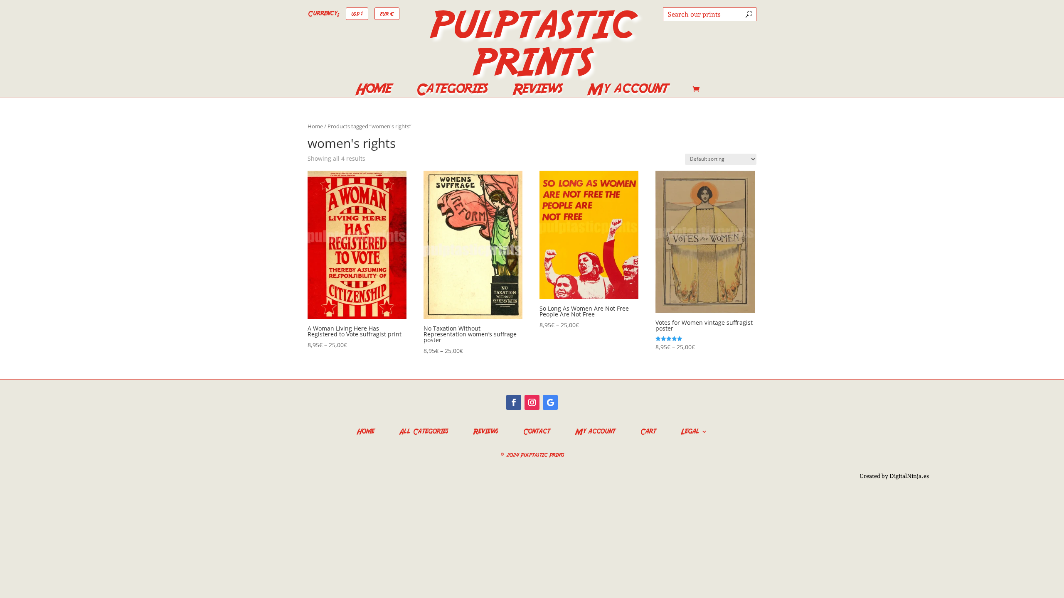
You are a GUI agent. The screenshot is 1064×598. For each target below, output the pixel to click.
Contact (536, 430)
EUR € (387, 13)
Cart (648, 430)
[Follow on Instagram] (532, 402)
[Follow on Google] (550, 402)
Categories (452, 90)
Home (373, 90)
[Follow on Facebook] (513, 402)
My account (627, 90)
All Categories (423, 430)
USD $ (357, 13)
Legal (690, 430)
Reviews (537, 90)
